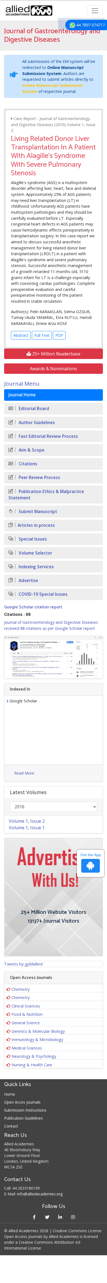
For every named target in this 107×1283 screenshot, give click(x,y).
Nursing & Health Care (32, 1064)
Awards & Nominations (53, 369)
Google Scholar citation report (33, 607)
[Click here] (53, 657)
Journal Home (22, 395)
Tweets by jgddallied (23, 964)
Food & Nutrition (27, 1014)
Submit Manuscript (37, 511)
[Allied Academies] (29, 10)
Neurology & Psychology (34, 1056)
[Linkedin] (60, 1217)
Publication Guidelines (23, 1118)
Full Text (41, 335)
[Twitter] (47, 1217)
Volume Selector (35, 553)
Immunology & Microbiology (37, 1039)
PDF (59, 335)
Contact (11, 1126)
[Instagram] (73, 1217)
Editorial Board (33, 408)
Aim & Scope (31, 450)
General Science (26, 1022)
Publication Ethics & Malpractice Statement (46, 495)
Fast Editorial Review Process (48, 436)
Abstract (20, 335)
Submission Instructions (25, 1110)
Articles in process (36, 525)
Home (9, 1094)
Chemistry (21, 989)
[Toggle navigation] (95, 10)
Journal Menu (22, 383)
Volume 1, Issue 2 (27, 821)
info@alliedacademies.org (40, 1193)
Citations (27, 464)
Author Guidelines (36, 422)
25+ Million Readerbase (55, 354)
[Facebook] (34, 1217)
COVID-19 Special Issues (42, 594)
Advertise (28, 580)
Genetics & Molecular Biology (38, 1031)
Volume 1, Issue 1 (27, 828)
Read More (24, 773)
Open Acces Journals (22, 1102)
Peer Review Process (39, 477)
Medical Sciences (27, 1048)
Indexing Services (36, 567)
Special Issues (32, 539)
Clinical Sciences (26, 1006)
